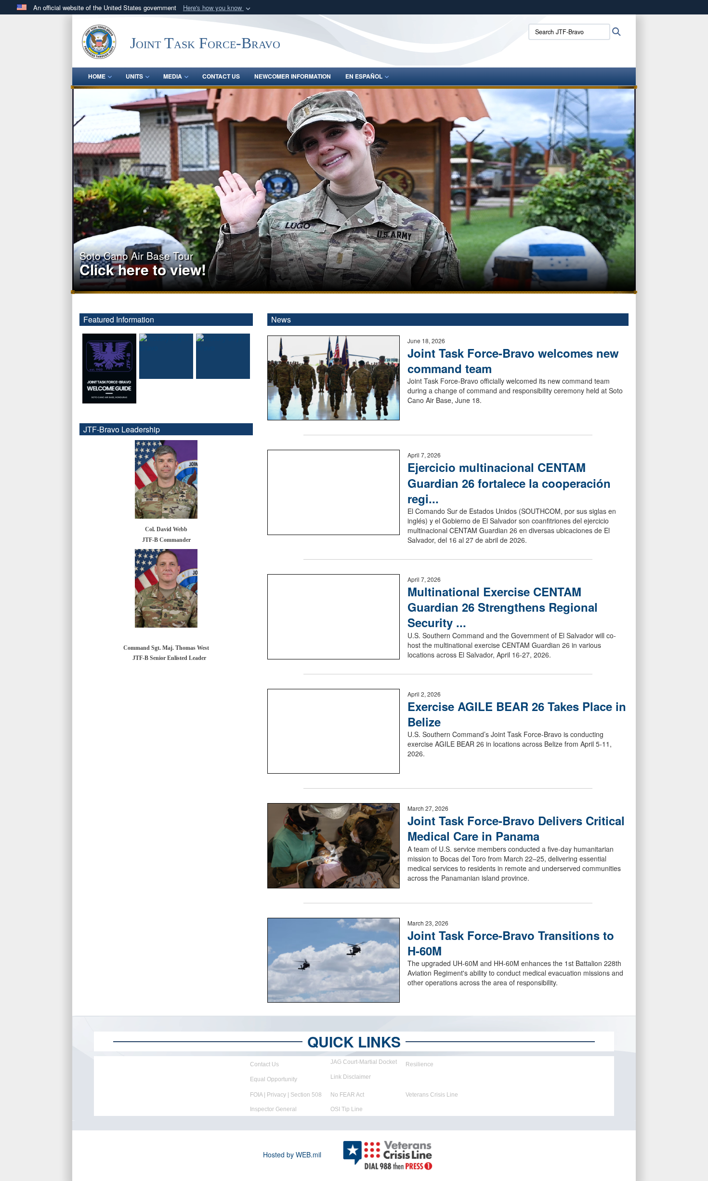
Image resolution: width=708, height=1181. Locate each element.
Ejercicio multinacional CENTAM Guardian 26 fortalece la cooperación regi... (509, 482)
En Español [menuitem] (363, 76)
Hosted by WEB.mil (292, 1154)
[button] (217, 8)
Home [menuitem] (96, 76)
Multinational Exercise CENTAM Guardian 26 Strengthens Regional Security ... (502, 607)
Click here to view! (142, 269)
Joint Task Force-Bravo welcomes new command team (513, 360)
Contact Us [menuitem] (221, 76)
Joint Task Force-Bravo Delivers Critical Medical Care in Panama (516, 828)
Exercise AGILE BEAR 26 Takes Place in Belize (516, 714)
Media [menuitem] (172, 76)
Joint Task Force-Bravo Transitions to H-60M (510, 943)
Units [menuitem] (134, 76)
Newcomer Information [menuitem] (292, 76)
